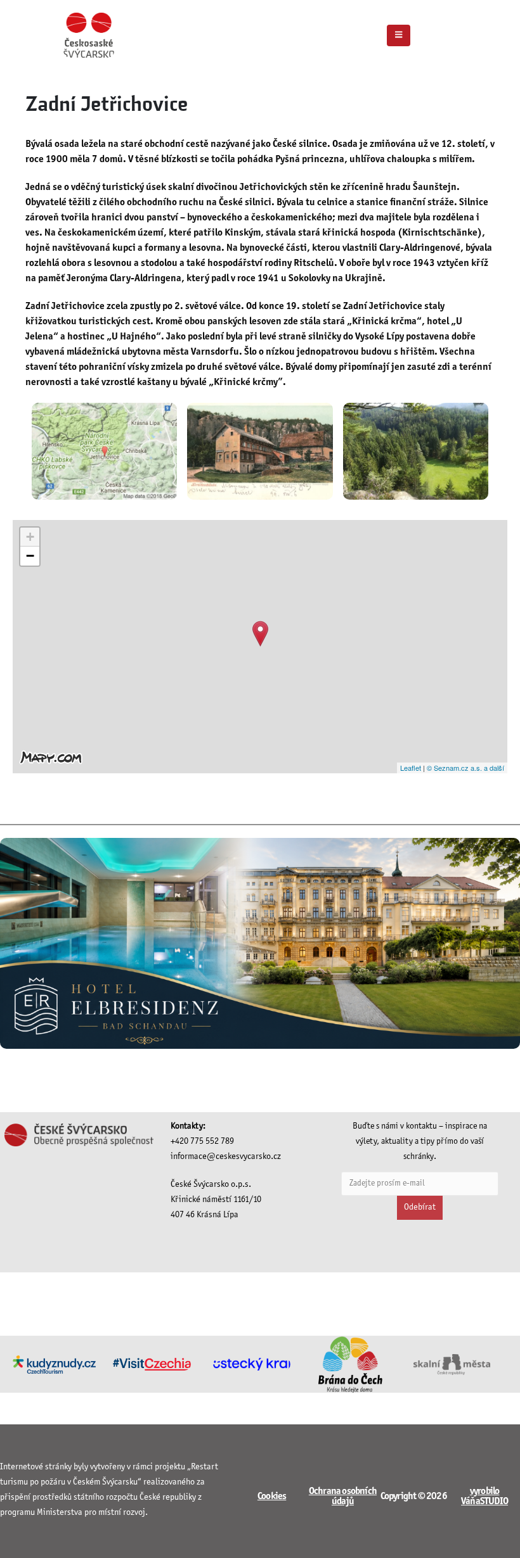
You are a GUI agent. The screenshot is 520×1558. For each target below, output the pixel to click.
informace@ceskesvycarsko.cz (226, 1157)
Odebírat (420, 1207)
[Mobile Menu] (398, 35)
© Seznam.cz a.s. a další (465, 768)
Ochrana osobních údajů (343, 1496)
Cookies (271, 1496)
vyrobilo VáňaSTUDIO (484, 1496)
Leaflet (410, 768)
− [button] (30, 556)
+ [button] (30, 537)
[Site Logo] (88, 35)
